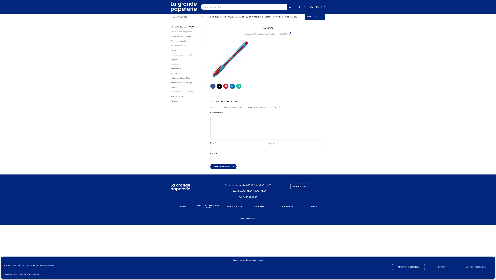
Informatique (176, 69)
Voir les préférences (476, 267)
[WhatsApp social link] (238, 86)
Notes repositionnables (180, 78)
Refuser (442, 267)
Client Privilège (261, 207)
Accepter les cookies (408, 267)
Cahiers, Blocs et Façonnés (181, 32)
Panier (314, 207)
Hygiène (174, 59)
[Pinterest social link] (225, 86)
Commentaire (216, 112)
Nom (213, 143)
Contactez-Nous (234, 207)
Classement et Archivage (181, 36)
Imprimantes (176, 64)
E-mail (272, 143)
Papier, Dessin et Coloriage (181, 82)
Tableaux (174, 101)
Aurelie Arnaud (262, 34)
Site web (213, 154)
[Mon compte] (300, 6)
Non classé (175, 73)
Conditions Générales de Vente (30, 274)
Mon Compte (287, 207)
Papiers (174, 87)
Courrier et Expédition (179, 41)
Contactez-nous (300, 186)
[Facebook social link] (213, 86)
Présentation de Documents (182, 92)
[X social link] (219, 86)
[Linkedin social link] (232, 86)
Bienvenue (182, 207)
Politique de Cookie (11, 274)
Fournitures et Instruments (181, 55)
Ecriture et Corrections (180, 45)
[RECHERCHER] (290, 7)
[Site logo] (184, 6)
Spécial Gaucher (177, 96)
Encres (173, 50)
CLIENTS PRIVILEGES (315, 17)
